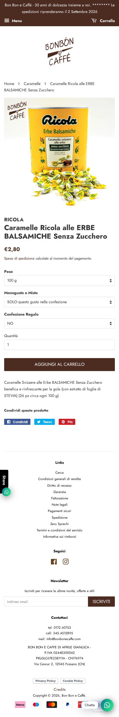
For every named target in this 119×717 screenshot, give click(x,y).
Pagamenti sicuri (59, 510)
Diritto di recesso (59, 485)
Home (9, 83)
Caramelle (32, 83)
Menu (16, 20)
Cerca (59, 472)
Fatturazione (59, 498)
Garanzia (59, 491)
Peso (8, 271)
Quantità (11, 335)
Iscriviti (101, 601)
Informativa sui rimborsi (59, 536)
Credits (60, 689)
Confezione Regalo (21, 314)
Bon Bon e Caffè (73, 695)
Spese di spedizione (19, 258)
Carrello (107, 20)
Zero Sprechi (59, 523)
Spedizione (60, 517)
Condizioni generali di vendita (59, 478)
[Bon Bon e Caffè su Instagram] (66, 563)
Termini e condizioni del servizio (59, 530)
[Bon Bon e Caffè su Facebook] (54, 563)
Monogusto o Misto (21, 292)
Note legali (60, 504)
